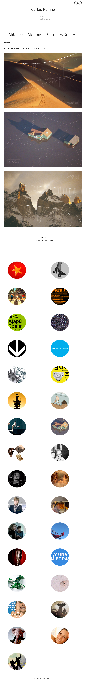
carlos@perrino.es (44, 19)
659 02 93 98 (43, 16)
